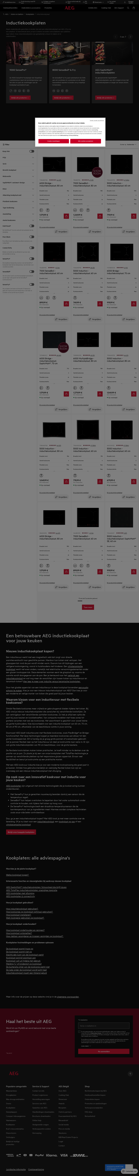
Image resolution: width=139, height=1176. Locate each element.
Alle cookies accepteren (85, 141)
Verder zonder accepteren (97, 120)
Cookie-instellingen (53, 141)
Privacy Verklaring (73, 135)
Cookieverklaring (64, 135)
